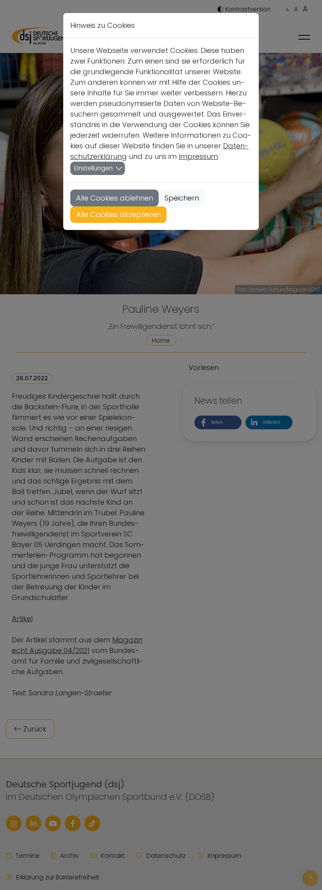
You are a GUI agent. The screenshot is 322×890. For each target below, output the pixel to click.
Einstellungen (93, 168)
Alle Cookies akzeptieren (118, 214)
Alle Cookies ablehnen (114, 198)
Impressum (198, 156)
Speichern (182, 198)
